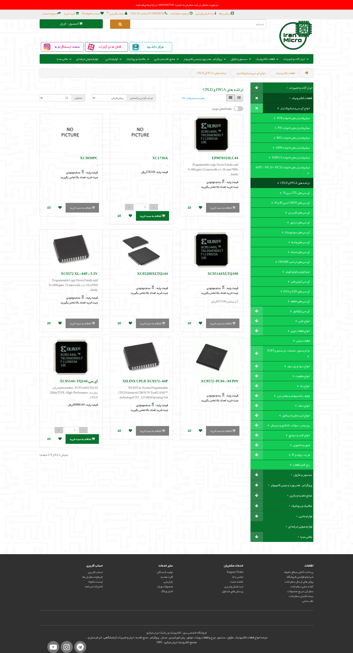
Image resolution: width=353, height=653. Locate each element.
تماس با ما (237, 577)
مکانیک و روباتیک (301, 506)
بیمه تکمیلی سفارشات (301, 596)
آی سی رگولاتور (301, 311)
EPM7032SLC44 (225, 158)
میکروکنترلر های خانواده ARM (292, 148)
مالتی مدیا (306, 537)
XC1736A (160, 158)
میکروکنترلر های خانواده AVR (293, 118)
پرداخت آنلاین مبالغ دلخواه (298, 572)
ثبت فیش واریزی (233, 586)
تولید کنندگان (165, 572)
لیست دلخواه (95, 581)
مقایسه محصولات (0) (193, 98)
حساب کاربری (95, 572)
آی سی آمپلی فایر (300, 281)
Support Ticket (235, 572)
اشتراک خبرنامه (94, 586)
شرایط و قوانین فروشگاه (300, 577)
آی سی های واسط (300, 242)
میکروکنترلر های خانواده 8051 (293, 138)
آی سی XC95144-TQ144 (79, 381)
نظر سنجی (307, 601)
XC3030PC (89, 158)
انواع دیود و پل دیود (298, 366)
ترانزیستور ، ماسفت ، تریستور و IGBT (288, 350)
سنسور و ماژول (302, 475)
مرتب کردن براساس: (141, 98)
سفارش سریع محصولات (300, 591)
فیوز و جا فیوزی (301, 445)
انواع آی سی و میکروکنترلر (251, 73)
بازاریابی (168, 581)
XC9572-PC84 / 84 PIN (219, 381)
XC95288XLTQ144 (152, 273)
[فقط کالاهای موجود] (238, 108)
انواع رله (304, 386)
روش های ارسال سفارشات (299, 581)
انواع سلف (304, 405)
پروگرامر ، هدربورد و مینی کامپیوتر (291, 485)
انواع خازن (304, 321)
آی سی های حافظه (300, 301)
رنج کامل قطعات (301, 465)
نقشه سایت (236, 581)
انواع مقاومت (302, 376)
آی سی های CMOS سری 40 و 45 (292, 203)
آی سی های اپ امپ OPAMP (294, 262)
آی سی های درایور (300, 222)
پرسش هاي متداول (232, 591)
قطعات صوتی (302, 341)
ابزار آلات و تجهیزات (300, 88)
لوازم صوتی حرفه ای (87, 59)
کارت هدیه (167, 577)
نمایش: (78, 98)
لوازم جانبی (305, 516)
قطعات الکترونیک (285, 73)
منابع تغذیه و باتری (300, 495)
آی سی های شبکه (300, 252)
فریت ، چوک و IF (300, 455)
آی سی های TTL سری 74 (296, 193)
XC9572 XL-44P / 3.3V (79, 273)
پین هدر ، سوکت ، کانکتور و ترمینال (290, 425)
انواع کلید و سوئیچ (299, 435)
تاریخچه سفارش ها (92, 577)
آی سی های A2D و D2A (296, 291)
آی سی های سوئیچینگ (297, 232)
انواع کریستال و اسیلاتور (296, 415)
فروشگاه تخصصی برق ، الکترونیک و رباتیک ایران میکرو (176, 632)
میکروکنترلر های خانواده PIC (293, 128)
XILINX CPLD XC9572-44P (145, 381)
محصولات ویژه (165, 586)
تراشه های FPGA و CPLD (211, 73)
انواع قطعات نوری (300, 331)
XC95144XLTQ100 (222, 273)
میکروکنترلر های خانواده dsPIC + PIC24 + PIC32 (283, 167)
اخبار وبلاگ (167, 591)
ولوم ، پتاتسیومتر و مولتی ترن (293, 396)
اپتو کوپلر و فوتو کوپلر (297, 272)
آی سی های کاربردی (299, 212)
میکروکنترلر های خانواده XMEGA (290, 157)
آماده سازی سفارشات (301, 586)
